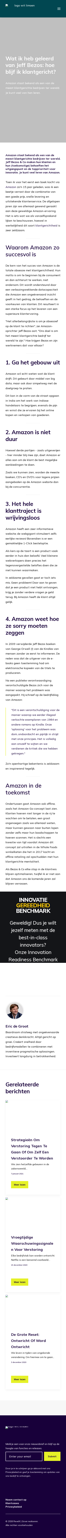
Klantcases (12, 1503)
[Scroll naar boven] (60, 1531)
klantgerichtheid (46, 225)
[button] (59, 8)
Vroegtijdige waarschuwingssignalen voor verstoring (32, 1243)
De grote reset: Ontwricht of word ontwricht (28, 1340)
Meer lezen (19, 1184)
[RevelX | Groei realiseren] (23, 8)
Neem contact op (16, 1499)
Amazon (11, 187)
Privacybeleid (14, 1506)
